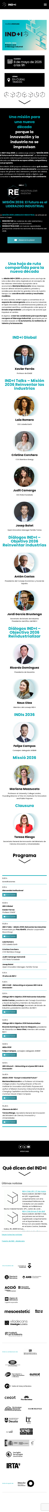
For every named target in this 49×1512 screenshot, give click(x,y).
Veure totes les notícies (12, 1234)
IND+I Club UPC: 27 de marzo (34, 1191)
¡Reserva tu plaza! (26, 240)
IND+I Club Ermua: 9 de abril (33, 1211)
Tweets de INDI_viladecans (13, 1241)
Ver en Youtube (10, 895)
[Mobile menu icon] (45, 4)
